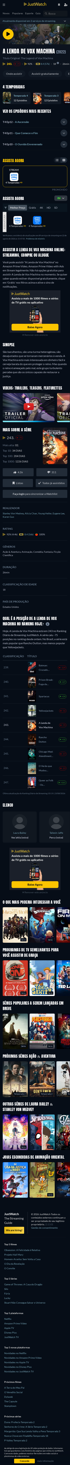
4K (41, 207)
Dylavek (8, 1396)
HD (48, 207)
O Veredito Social (13, 1392)
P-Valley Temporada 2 (15, 1440)
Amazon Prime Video (15, 1323)
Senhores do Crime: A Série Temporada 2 (25, 1426)
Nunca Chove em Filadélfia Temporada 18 (26, 1435)
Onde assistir (14, 73)
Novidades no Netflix (15, 1353)
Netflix (7, 1318)
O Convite (9, 1268)
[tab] (35, 121)
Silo (6, 1288)
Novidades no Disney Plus (18, 1366)
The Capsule (10, 1401)
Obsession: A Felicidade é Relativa (22, 1250)
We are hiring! (14, 1230)
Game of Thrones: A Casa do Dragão (23, 1284)
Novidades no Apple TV (16, 1362)
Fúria (7, 1293)
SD (55, 207)
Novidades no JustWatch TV (19, 1371)
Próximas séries (12, 1416)
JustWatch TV (11, 1337)
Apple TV (9, 1328)
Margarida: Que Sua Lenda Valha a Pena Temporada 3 (32, 1431)
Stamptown (10, 1405)
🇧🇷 (59, 198)
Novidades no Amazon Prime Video (23, 1357)
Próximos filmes (12, 1381)
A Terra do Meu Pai (14, 1387)
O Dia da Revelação (14, 1263)
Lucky (7, 1298)
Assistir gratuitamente (45, 73)
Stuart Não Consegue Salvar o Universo (24, 1302)
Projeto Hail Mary (13, 1254)
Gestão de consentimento (44, 1227)
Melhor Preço (17, 207)
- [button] (16, 121)
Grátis (32, 207)
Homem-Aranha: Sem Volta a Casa (22, 1259)
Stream (14, 170)
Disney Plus (10, 1332)
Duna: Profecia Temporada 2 (19, 1422)
